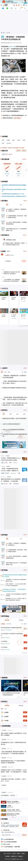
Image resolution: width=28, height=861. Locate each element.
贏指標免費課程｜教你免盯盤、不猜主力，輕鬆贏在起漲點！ (16, 216)
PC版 (5, 853)
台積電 (6, 716)
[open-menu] (1, 5)
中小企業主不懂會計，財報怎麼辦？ (13, 315)
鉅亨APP (9, 853)
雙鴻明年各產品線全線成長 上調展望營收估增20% (14, 196)
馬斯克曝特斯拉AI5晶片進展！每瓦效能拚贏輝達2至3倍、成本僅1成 (13, 298)
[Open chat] (25, 8)
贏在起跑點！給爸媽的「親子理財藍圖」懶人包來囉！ (13, 147)
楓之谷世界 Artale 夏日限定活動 (23, 298)
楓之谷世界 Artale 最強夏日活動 (23, 315)
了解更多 (24, 159)
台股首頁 (18, 150)
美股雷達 (8, 455)
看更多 (25, 200)
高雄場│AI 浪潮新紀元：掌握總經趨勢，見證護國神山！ (16, 210)
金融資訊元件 (14, 856)
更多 (25, 372)
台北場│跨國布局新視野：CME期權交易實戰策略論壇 (16, 223)
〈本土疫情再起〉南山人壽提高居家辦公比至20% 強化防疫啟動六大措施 (11, 280)
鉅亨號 (14, 853)
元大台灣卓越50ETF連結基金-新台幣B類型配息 (12, 634)
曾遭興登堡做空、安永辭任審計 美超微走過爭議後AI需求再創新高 (4, 298)
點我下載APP (17, 118)
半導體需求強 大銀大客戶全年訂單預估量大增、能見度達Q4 (11, 272)
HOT (7, 209)
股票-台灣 (8, 637)
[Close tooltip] (24, 11)
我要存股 (24, 150)
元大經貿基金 (4, 641)
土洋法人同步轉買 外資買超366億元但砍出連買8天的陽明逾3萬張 (4, 315)
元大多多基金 (4, 647)
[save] (20, 8)
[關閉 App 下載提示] (1, 2)
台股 (3, 32)
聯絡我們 (20, 856)
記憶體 (6, 712)
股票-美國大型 (9, 630)
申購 (25, 635)
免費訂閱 (24, 835)
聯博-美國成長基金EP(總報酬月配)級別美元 (11, 627)
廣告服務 (8, 856)
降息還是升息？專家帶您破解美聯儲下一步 (15, 115)
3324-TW (12, 46)
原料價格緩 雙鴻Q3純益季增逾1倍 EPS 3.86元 (13, 194)
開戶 (25, 628)
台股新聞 (8, 32)
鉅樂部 (18, 853)
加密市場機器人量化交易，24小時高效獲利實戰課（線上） (16, 229)
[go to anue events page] (21, 5)
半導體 (6, 720)
